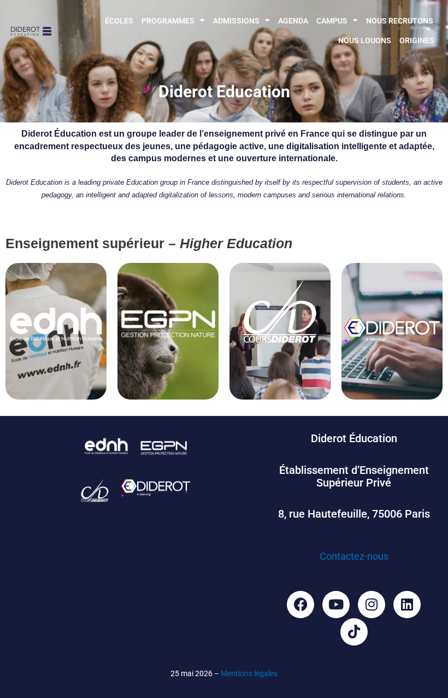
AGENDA (293, 20)
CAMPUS (331, 20)
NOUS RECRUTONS (399, 20)
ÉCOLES (119, 20)
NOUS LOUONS (364, 40)
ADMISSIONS (236, 20)
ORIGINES (416, 40)
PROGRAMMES (168, 20)
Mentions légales (249, 673)
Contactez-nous (354, 556)
